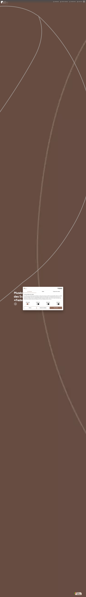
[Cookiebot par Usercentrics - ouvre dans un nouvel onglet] (58, 288)
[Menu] (84, 1)
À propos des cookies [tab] (56, 291)
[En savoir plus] (15, 303)
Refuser (30, 307)
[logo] (4, 2)
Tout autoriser (56, 307)
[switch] (38, 304)
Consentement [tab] (29, 291)
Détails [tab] (43, 291)
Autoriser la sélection (43, 307)
